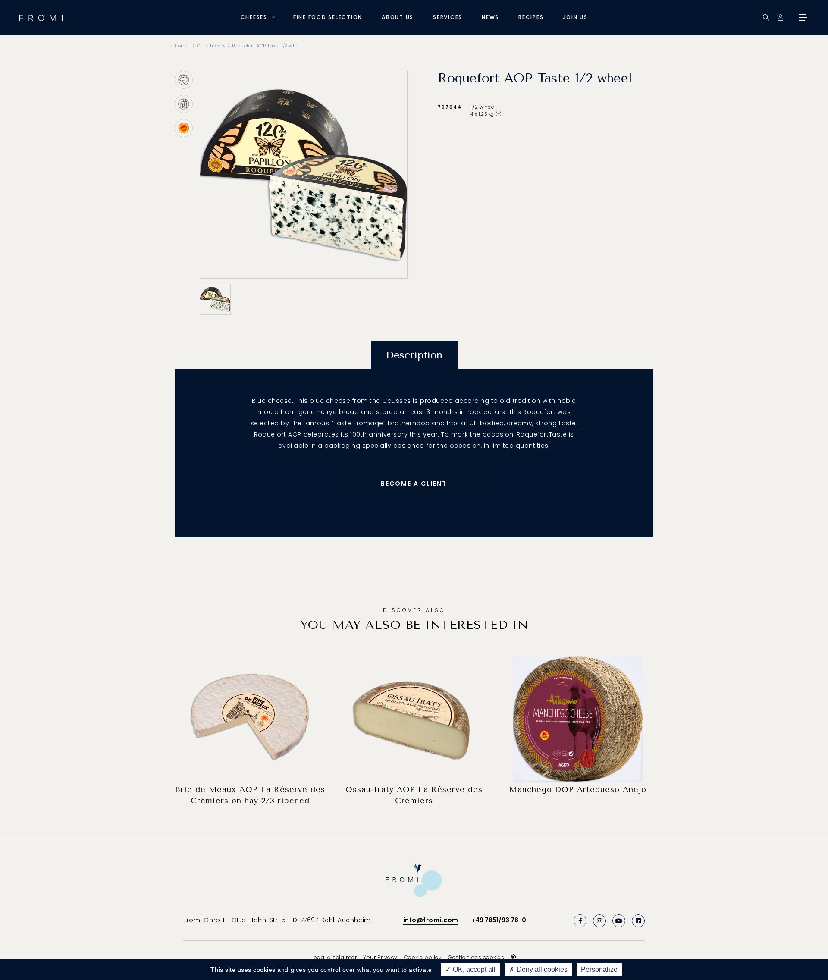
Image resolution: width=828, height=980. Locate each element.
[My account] (780, 17)
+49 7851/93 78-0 (498, 920)
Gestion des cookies (476, 957)
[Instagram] (599, 920)
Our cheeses (211, 46)
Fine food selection (327, 17)
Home (181, 46)
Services (447, 17)
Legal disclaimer (334, 957)
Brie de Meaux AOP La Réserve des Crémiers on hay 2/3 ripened (250, 795)
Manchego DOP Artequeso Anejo (577, 789)
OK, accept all (473, 969)
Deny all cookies (541, 969)
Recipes (530, 17)
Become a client (414, 483)
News (490, 17)
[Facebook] (580, 920)
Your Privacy (380, 957)
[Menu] (802, 17)
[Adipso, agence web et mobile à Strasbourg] (514, 957)
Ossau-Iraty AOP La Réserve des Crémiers (414, 795)
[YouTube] (618, 920)
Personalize (599, 969)
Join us (575, 17)
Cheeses (254, 17)
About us (398, 17)
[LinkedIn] (638, 920)
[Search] (766, 17)
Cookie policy (423, 957)
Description (414, 355)
